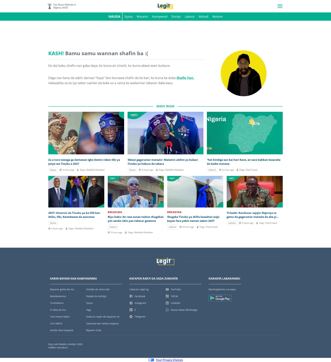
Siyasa (128, 16)
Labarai (189, 16)
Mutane (218, 16)
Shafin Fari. (185, 78)
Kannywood (159, 16)
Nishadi (203, 16)
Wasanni (142, 16)
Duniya (176, 16)
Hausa (114, 16)
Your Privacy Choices (169, 360)
